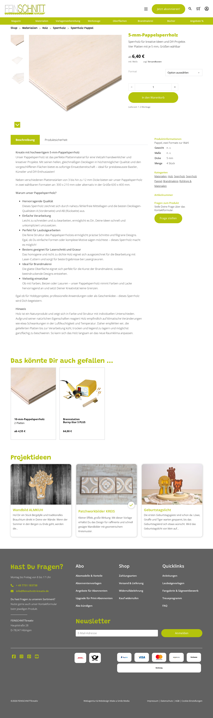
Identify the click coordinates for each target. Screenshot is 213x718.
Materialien (41, 21)
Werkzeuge (94, 21)
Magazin (16, 21)
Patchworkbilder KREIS (96, 511)
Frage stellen (168, 218)
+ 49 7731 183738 (26, 585)
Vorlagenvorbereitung (68, 21)
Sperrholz (59, 28)
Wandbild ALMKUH (28, 510)
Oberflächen (120, 21)
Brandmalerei (145, 21)
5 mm (170, 158)
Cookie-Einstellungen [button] (192, 700)
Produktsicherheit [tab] (56, 140)
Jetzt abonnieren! (168, 9)
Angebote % (197, 21)
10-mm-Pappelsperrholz (29, 419)
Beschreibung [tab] (25, 140)
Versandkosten (155, 61)
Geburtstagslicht (157, 510)
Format (132, 71)
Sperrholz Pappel (82, 28)
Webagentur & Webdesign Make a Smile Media (106, 700)
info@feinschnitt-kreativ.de (32, 591)
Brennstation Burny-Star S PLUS (74, 420)
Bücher (171, 21)
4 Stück (171, 163)
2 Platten (19, 423)
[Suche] (190, 9)
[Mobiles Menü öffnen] (146, 9)
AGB (177, 700)
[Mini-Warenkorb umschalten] (199, 9)
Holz (45, 28)
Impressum (152, 700)
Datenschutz (167, 700)
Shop (14, 28)
